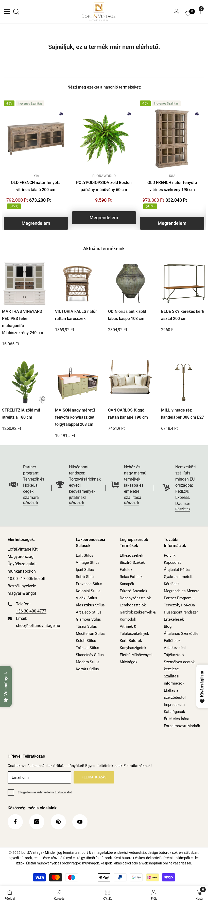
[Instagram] (36, 821)
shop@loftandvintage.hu (38, 625)
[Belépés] (176, 11)
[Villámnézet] (60, 113)
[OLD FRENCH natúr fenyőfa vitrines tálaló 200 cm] (36, 139)
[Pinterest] (58, 821)
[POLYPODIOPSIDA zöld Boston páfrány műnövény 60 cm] (104, 139)
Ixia (35, 176)
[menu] (7, 11)
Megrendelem (36, 223)
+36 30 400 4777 (31, 611)
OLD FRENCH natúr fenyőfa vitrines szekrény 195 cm (172, 186)
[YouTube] (80, 821)
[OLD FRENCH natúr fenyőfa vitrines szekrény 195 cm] (172, 139)
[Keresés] (16, 12)
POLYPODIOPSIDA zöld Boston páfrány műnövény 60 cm (104, 186)
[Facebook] (15, 821)
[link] (59, 894)
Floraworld (104, 176)
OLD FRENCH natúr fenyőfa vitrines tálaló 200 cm (36, 186)
